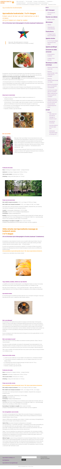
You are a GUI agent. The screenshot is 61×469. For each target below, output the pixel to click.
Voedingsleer (49, 1)
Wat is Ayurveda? (20, 1)
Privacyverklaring (44, 457)
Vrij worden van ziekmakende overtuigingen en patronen (28, 4)
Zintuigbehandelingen (20, 3)
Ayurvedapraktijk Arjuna (24, 466)
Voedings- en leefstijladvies (39, 1)
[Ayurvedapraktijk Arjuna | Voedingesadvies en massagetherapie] (7, 2)
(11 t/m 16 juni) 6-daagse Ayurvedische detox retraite (53, 42)
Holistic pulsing (44, 4)
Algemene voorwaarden (45, 458)
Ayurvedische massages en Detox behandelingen (37, 3)
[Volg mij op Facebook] (48, 7)
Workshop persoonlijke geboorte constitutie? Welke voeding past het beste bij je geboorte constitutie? (52, 93)
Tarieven (49, 24)
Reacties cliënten (51, 19)
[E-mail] (46, 7)
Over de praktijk (29, 1)
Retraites (49, 112)
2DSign (32, 466)
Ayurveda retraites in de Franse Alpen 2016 (53, 127)
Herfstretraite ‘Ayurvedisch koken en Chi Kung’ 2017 (53, 132)
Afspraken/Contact (52, 4)
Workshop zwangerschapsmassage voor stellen (53, 80)
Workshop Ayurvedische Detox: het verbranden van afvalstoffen (53, 86)
